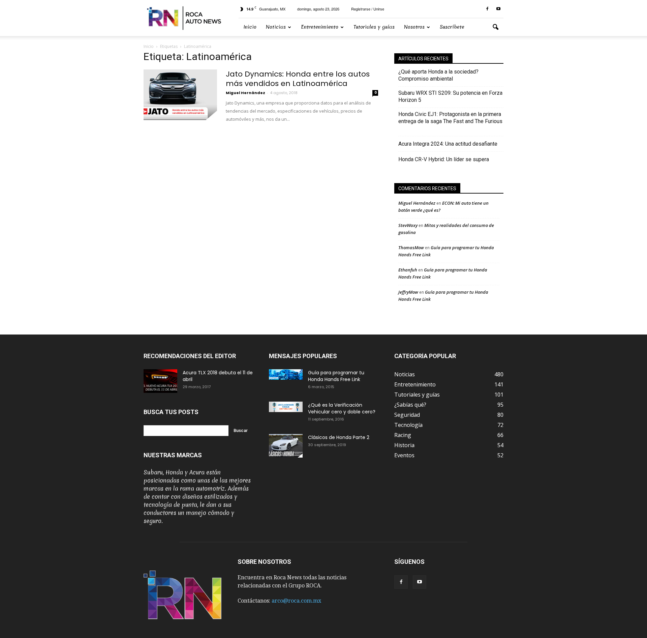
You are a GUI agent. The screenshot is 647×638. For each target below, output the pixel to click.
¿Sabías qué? (410, 404)
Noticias (276, 27)
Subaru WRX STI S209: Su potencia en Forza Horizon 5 (450, 96)
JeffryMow (408, 292)
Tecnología (408, 425)
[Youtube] (498, 9)
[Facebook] (487, 9)
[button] (495, 27)
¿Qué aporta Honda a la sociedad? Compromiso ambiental (438, 75)
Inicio (249, 27)
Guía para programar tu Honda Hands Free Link (336, 376)
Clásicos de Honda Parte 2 (338, 437)
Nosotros (414, 27)
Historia (404, 445)
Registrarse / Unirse (367, 8)
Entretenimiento (319, 27)
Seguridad (407, 414)
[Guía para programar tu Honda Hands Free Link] (286, 374)
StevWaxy (408, 225)
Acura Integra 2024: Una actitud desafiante (447, 144)
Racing (402, 435)
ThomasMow (411, 247)
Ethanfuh (407, 270)
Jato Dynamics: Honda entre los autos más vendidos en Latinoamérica (298, 79)
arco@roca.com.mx (296, 601)
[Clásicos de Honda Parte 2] (286, 446)
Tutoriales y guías (374, 27)
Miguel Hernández (245, 92)
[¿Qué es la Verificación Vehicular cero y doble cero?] (286, 407)
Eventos (404, 455)
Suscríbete (452, 27)
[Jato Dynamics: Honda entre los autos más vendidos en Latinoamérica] (180, 94)
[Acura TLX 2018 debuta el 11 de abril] (160, 381)
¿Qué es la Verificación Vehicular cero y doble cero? (341, 408)
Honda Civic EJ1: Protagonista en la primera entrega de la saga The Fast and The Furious (450, 121)
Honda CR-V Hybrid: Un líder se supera (443, 159)
